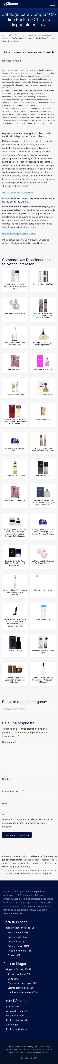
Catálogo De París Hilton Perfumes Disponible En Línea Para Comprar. (43, 315)
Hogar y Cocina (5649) (18, 969)
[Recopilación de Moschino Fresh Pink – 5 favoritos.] (43, 361)
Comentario (9, 742)
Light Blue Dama (43, 619)
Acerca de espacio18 (17, 1011)
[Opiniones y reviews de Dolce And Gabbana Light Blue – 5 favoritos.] (43, 492)
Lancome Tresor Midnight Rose (43, 652)
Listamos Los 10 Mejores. (15, 475)
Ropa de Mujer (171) (18, 946)
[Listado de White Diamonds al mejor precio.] (43, 411)
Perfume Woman (15, 369)
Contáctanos (13, 1006)
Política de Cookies (16, 1029)
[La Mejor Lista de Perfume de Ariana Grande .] (43, 553)
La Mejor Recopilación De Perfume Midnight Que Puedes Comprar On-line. (43, 531)
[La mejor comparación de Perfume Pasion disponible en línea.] (15, 642)
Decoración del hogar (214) (22, 983)
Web (4, 803)
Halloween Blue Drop (43, 590)
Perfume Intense (43, 475)
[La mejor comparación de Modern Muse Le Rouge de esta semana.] (15, 411)
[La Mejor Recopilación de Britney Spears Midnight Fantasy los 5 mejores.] (15, 440)
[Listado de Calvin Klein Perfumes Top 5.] (15, 334)
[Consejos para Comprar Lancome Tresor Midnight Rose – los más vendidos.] (43, 642)
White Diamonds (43, 419)
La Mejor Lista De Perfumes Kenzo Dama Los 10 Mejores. (15, 592)
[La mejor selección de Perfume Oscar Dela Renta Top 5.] (15, 276)
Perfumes (34, 85)
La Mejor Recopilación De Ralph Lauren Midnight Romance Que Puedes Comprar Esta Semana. (15, 532)
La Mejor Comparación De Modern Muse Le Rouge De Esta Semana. (15, 421)
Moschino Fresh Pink (43, 369)
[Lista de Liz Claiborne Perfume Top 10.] (43, 386)
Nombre (7, 779)
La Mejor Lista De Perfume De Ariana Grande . (43, 562)
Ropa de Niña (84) (17, 937)
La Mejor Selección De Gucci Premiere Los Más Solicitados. (15, 680)
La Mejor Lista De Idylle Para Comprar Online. (43, 344)
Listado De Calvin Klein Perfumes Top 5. (15, 344)
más (9, 88)
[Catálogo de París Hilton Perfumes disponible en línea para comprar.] (43, 305)
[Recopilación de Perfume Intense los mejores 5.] (43, 467)
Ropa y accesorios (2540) (20, 927)
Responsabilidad (15, 1015)
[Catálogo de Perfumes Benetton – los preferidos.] (43, 440)
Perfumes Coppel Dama (15, 500)
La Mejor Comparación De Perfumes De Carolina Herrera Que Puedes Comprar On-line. (15, 622)
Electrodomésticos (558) (21, 987)
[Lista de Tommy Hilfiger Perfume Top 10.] (43, 276)
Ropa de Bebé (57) (18, 932)
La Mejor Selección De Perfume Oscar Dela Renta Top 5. (15, 286)
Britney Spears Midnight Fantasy (15, 449)
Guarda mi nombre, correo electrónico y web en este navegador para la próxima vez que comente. (27, 823)
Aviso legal (12, 1024)
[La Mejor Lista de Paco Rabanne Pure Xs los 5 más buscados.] (15, 553)
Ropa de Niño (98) (18, 941)
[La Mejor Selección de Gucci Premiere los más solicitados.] (15, 670)
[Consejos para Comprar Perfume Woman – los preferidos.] (15, 361)
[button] (52, 4)
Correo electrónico (13, 791)
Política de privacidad (17, 1020)
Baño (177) (13, 978)
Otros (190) (14, 955)
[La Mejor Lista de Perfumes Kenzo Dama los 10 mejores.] (15, 582)
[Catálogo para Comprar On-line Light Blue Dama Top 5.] (43, 611)
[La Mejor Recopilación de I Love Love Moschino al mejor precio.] (15, 386)
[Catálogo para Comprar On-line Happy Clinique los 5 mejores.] (43, 670)
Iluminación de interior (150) (23, 992)
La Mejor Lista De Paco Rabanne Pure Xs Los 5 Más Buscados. (15, 563)
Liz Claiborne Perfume (43, 394)
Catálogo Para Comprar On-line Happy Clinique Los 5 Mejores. (43, 680)
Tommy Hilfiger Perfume (43, 284)
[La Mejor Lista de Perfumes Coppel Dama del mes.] (15, 492)
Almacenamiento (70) (19, 974)
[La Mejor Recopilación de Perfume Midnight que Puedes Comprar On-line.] (43, 521)
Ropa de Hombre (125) (20, 950)
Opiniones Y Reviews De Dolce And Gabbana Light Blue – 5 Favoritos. (43, 502)
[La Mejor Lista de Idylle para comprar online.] (43, 334)
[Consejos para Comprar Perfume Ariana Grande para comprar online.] (15, 305)
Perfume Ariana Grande (15, 313)
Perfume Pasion (15, 651)
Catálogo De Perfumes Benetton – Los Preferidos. (43, 449)
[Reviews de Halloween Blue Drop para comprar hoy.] (43, 582)
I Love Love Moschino (15, 394)
